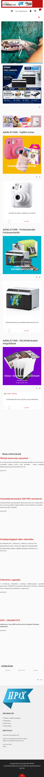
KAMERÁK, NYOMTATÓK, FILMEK (22, 168)
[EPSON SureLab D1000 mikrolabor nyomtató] (22, 300)
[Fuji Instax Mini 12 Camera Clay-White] (22, 195)
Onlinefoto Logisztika (10, 580)
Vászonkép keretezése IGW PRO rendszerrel (21, 499)
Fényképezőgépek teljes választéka (16, 539)
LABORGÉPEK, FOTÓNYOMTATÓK (22, 268)
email (4, 746)
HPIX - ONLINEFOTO (10, 620)
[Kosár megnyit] (40, 9)
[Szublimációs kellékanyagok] (22, 121)
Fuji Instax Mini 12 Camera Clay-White (22, 213)
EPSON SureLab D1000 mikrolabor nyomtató (22, 323)
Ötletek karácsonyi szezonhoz (14, 458)
